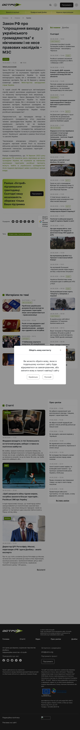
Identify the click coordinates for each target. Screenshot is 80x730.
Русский (47, 377)
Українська (33, 377)
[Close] (60, 350)
